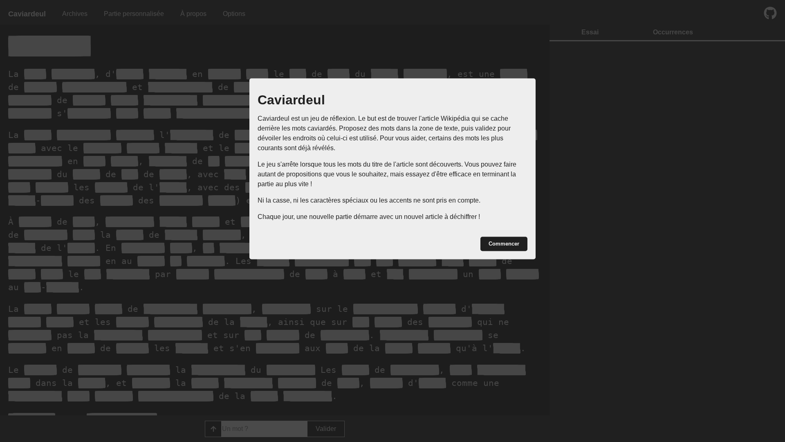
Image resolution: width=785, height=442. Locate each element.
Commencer (504, 244)
